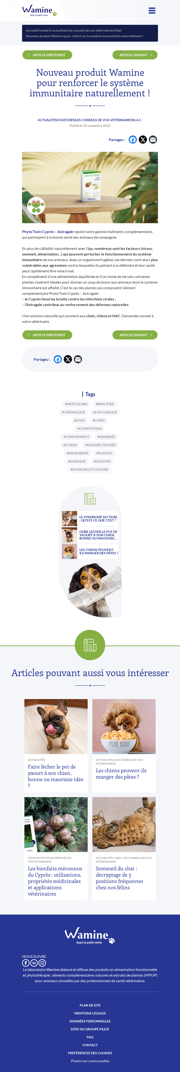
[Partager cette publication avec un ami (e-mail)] (153, 139)
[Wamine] (39, 10)
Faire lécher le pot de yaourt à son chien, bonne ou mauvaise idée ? (55, 776)
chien (70, 120)
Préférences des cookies (90, 1053)
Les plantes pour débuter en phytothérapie (49, 859)
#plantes (104, 453)
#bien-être (105, 404)
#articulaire (76, 404)
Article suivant (133, 55)
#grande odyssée (100, 445)
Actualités (47, 120)
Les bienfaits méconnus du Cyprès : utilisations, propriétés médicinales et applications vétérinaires (55, 881)
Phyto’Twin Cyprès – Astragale (47, 231)
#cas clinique (105, 412)
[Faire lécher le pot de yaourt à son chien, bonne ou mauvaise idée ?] (69, 535)
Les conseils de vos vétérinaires (104, 120)
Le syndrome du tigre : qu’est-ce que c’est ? (98, 518)
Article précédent (49, 55)
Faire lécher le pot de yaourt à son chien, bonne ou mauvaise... (98, 535)
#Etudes (70, 445)
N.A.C (137, 120)
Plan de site (90, 1005)
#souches (102, 461)
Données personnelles (90, 1021)
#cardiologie (73, 412)
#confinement (76, 437)
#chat (79, 420)
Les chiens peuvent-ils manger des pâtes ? (98, 551)
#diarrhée (106, 437)
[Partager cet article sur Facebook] (133, 139)
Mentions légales (90, 1013)
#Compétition (89, 428)
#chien (99, 420)
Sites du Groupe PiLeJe (90, 1029)
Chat (61, 120)
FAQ (90, 1037)
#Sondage (77, 461)
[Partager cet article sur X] (143, 139)
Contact (90, 1045)
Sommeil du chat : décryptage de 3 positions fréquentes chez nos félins (119, 878)
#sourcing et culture (90, 469)
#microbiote (77, 453)
